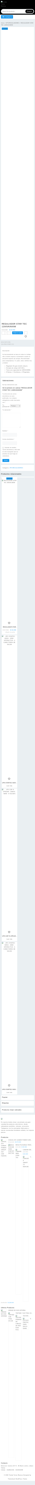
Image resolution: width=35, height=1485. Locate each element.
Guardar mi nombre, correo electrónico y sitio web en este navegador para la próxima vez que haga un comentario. (11, 452)
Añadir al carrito (17, 333)
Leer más (9, 786)
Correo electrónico (8, 439)
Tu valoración (6, 410)
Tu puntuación (6, 405)
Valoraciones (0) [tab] (7, 344)
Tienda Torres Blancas (16, 1475)
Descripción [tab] (5, 342)
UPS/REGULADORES (12, 23)
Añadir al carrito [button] (10, 632)
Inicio (2, 23)
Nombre (5, 431)
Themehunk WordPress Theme (17, 1479)
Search (29, 11)
